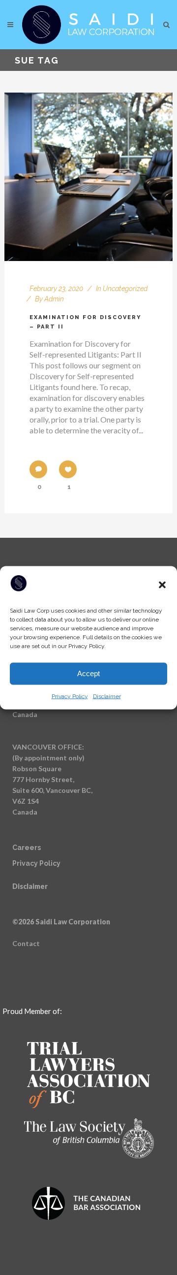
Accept (88, 673)
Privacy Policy (70, 695)
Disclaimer (107, 695)
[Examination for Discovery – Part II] (88, 177)
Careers (26, 847)
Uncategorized (125, 289)
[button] (162, 584)
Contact (26, 943)
